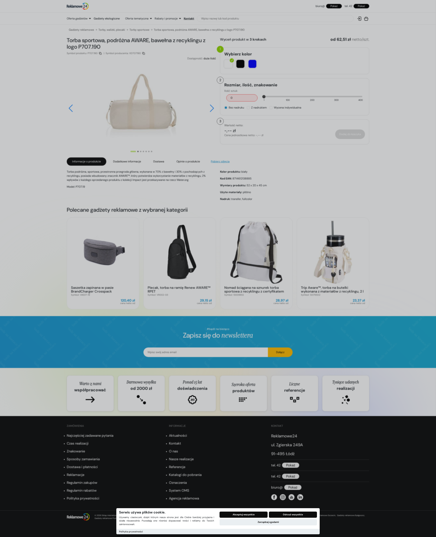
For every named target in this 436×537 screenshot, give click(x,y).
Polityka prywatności (131, 531)
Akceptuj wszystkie (244, 514)
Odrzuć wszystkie (293, 514)
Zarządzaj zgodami (268, 522)
